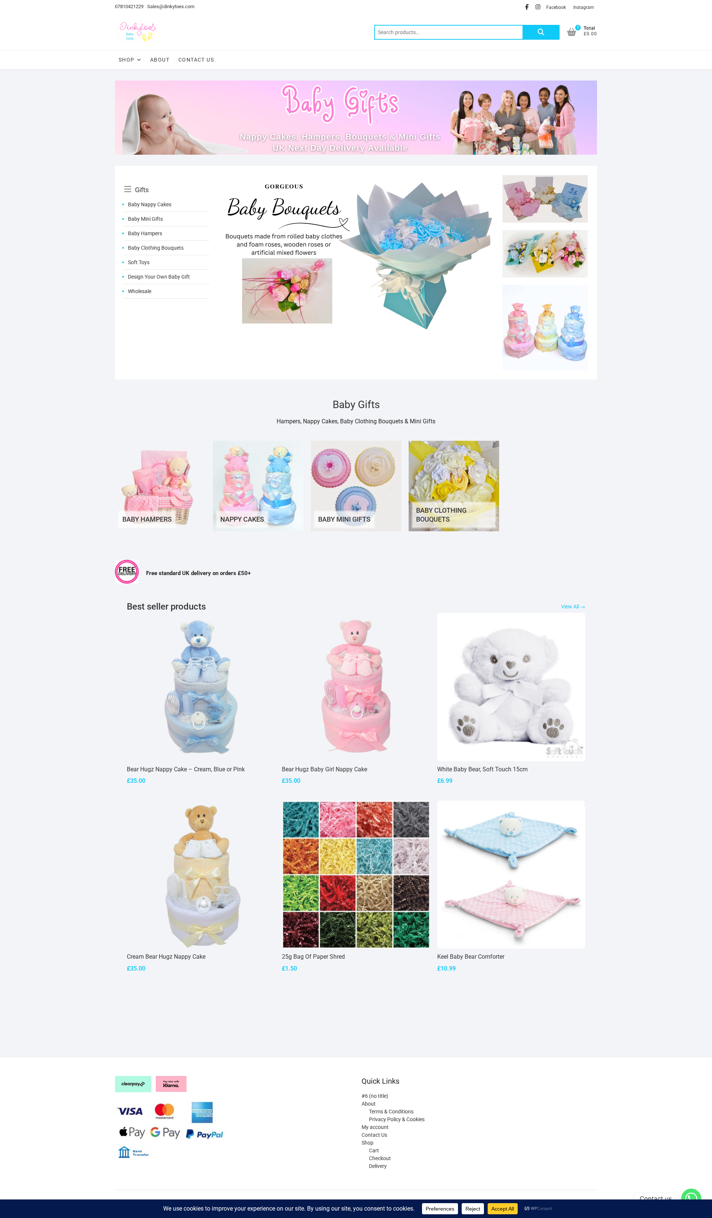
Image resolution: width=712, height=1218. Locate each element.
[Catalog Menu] (167, 181)
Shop (127, 60)
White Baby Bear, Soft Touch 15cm (482, 769)
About (159, 60)
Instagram (583, 7)
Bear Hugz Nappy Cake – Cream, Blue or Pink (186, 769)
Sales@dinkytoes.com (170, 6)
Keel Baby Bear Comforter (470, 956)
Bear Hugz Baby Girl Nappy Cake (324, 769)
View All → (573, 607)
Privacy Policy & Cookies (397, 1119)
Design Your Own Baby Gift (159, 277)
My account (375, 1127)
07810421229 (129, 6)
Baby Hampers (145, 233)
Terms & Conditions (391, 1111)
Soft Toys (138, 262)
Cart (374, 1150)
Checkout (380, 1158)
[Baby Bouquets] (356, 179)
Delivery (378, 1166)
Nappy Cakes (242, 519)
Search (541, 32)
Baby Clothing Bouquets (156, 248)
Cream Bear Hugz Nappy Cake (166, 956)
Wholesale (139, 291)
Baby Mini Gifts (145, 219)
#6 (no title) (375, 1096)
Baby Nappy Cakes (149, 204)
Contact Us (196, 60)
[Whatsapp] (691, 1199)
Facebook (556, 7)
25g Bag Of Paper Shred (313, 956)
